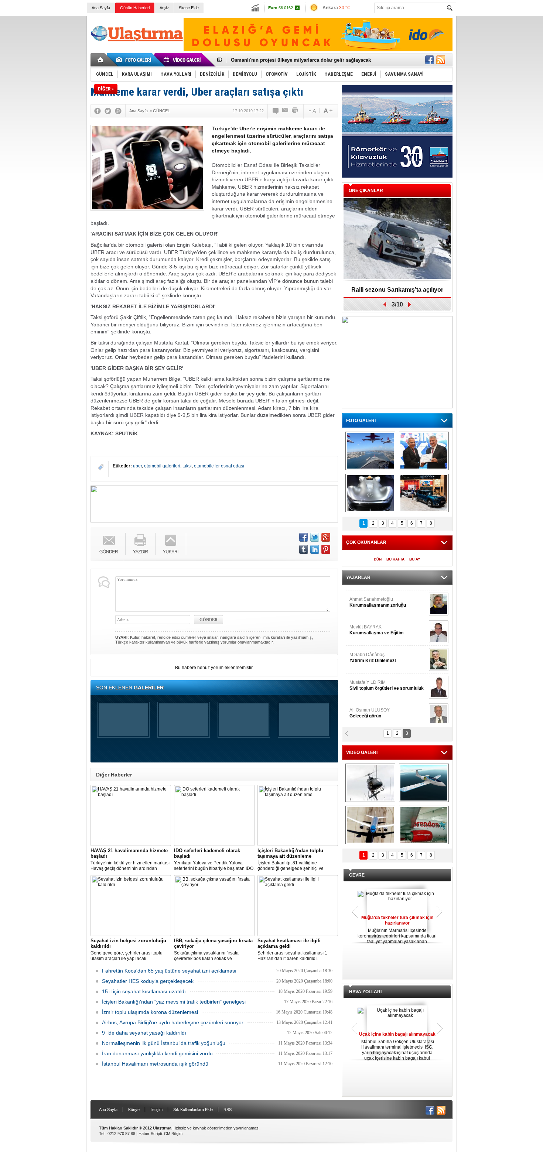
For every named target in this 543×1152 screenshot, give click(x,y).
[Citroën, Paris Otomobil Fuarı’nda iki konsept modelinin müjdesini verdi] (424, 493)
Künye (134, 1109)
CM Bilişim (173, 1133)
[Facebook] (97, 110)
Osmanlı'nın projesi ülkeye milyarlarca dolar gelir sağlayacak (301, 60)
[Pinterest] (325, 549)
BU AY (414, 559)
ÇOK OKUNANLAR (366, 542)
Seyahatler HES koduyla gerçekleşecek (148, 981)
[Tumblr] (303, 549)
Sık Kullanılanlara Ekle (193, 1109)
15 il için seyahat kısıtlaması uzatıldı (144, 991)
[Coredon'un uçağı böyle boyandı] (424, 825)
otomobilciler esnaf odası (219, 466)
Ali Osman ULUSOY (369, 598)
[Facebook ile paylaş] (429, 59)
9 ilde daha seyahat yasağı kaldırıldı (144, 1033)
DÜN (378, 559)
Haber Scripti (150, 1133)
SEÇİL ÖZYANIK (365, 625)
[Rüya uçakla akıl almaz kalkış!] (370, 825)
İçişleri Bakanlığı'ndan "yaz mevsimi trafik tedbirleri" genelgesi (174, 1002)
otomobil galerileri (162, 466)
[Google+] (118, 110)
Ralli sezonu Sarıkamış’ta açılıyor (397, 290)
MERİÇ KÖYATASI (367, 681)
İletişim (156, 1109)
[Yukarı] (171, 544)
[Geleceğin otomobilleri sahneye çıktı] (370, 493)
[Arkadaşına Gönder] (285, 110)
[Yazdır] (295, 110)
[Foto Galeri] (135, 59)
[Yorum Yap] (276, 110)
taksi (187, 466)
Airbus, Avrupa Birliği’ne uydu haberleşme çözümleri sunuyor (172, 1022)
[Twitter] (108, 110)
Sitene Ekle (189, 8)
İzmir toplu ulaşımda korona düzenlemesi (150, 1012)
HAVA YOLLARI (365, 991)
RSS (227, 1109)
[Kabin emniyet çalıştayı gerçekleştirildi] (424, 451)
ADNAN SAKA (371, 653)
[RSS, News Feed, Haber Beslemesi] (440, 59)
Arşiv (164, 8)
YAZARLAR (358, 577)
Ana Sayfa (101, 8)
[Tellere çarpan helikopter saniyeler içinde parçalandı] (370, 783)
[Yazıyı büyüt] (328, 110)
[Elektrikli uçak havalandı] (424, 783)
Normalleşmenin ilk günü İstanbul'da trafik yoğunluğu (163, 1043)
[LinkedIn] (314, 549)
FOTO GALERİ (361, 420)
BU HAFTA (395, 559)
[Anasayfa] (100, 59)
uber (137, 466)
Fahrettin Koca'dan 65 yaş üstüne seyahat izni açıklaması (169, 971)
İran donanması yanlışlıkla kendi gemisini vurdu (157, 1053)
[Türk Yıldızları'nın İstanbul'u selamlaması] (370, 451)
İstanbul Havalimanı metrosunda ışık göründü (155, 1064)
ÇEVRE (357, 875)
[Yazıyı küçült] (311, 110)
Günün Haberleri (135, 8)
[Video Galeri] (183, 59)
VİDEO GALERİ (362, 752)
